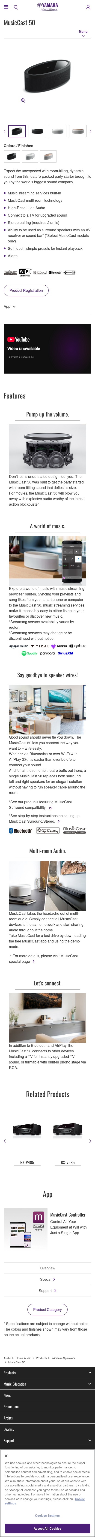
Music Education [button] (15, 1384)
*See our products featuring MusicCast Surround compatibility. (40, 804)
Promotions (11, 1406)
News (7, 1395)
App (7, 306)
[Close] (6, 1456)
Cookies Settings (47, 1515)
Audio (7, 1358)
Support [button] (9, 1440)
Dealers (9, 1429)
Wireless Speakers (63, 1358)
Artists (8, 1418)
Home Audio (23, 1358)
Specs (45, 1279)
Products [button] (10, 1372)
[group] (17, 131)
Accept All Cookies (47, 1528)
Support (45, 1290)
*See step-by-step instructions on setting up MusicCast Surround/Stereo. (44, 818)
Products (41, 1358)
